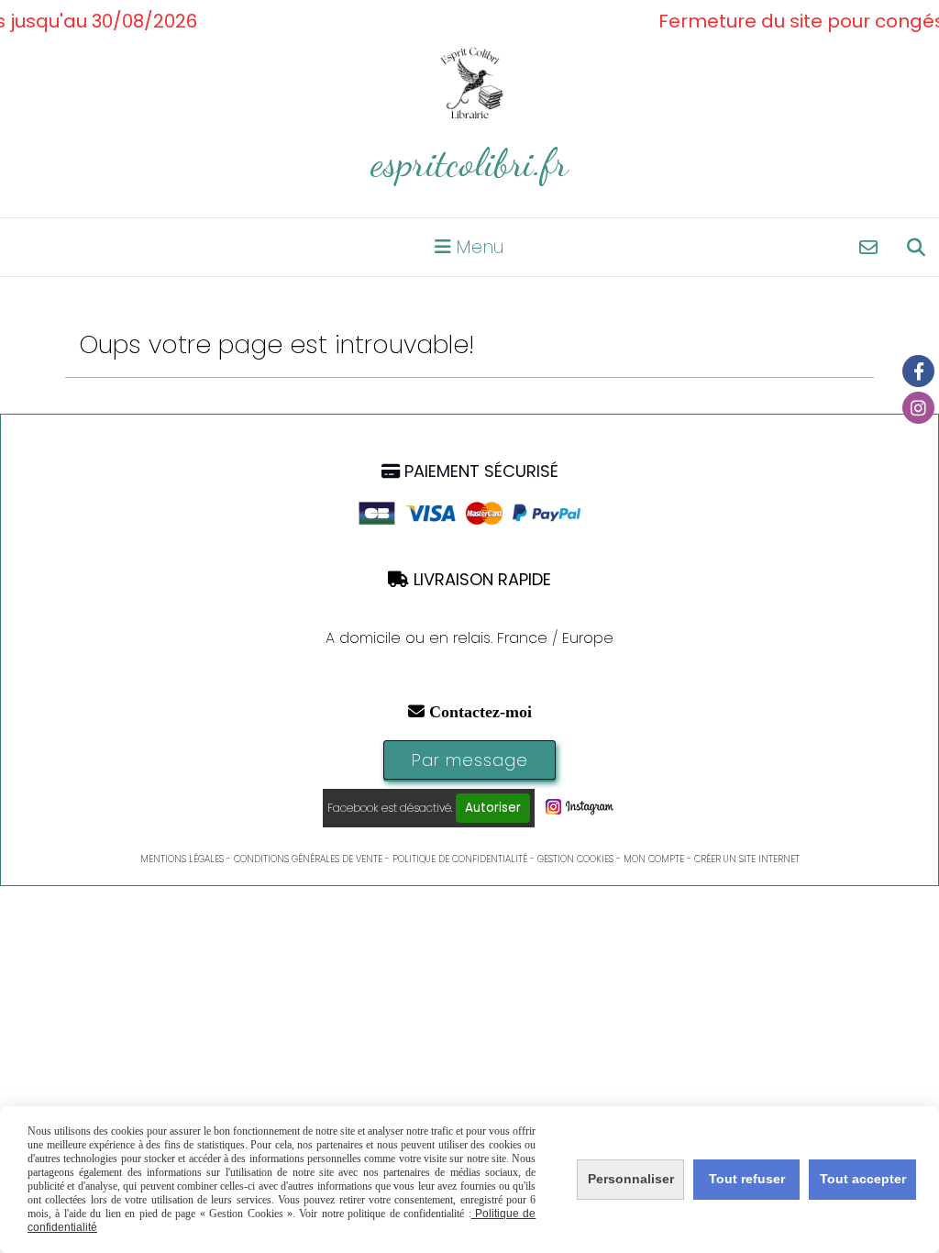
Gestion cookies (575, 859)
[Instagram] (918, 408)
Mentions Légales (182, 859)
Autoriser (493, 807)
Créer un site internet (747, 859)
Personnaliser (631, 1178)
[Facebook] (918, 371)
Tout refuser (747, 1178)
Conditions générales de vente (308, 859)
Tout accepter (863, 1178)
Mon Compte (654, 859)
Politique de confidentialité (459, 859)
